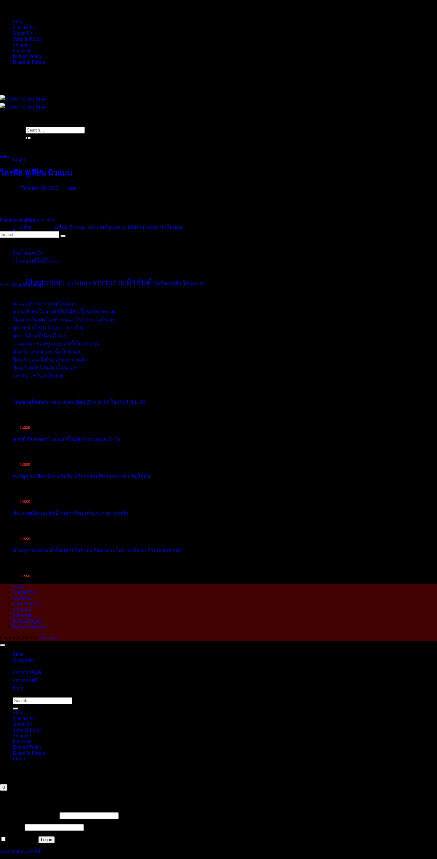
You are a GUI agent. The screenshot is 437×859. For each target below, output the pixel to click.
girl (21, 284)
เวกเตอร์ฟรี (25, 680)
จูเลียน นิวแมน (70, 227)
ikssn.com (48, 637)
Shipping (22, 44)
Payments (22, 50)
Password (11, 827)
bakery (5, 284)
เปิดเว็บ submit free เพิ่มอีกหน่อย (47, 351)
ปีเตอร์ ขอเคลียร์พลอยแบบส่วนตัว (50, 359)
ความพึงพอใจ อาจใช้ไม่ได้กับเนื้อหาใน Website (64, 311)
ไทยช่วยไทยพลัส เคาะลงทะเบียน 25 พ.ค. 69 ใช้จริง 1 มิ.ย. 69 (79, 402)
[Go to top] (2, 645)
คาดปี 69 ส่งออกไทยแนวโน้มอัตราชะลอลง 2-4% (66, 439)
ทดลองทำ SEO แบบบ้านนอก (44, 303)
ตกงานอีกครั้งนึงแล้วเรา (39, 335)
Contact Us (24, 27)
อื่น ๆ (18, 688)
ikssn (71, 188)
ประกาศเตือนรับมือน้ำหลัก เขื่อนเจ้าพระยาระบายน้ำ (70, 513)
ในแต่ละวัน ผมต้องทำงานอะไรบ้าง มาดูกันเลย (64, 319)
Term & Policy (28, 39)
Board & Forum (29, 62)
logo (68, 283)
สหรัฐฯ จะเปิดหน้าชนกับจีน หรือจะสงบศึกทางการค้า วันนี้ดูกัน (81, 476)
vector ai (108, 282)
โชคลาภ (194, 283)
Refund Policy (27, 56)
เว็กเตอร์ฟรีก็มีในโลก (36, 260)
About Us (23, 33)
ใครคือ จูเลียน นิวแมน (36, 173)
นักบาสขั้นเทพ (104, 227)
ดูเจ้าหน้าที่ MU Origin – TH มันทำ (50, 327)
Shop (18, 21)
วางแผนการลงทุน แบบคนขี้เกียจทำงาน (56, 343)
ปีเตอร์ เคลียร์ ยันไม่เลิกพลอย (45, 367)
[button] (19, 159)
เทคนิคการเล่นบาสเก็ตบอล (152, 227)
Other (4, 156)
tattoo (83, 283)
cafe (15, 284)
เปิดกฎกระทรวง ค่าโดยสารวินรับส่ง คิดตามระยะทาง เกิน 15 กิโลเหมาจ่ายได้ (98, 550)
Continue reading (20, 220)
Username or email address (29, 815)
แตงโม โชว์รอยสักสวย (38, 375)
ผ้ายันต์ (139, 282)
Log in (46, 839)
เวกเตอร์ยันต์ (27, 672)
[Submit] (15, 708)
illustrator (43, 282)
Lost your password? (21, 851)
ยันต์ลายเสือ (167, 283)
